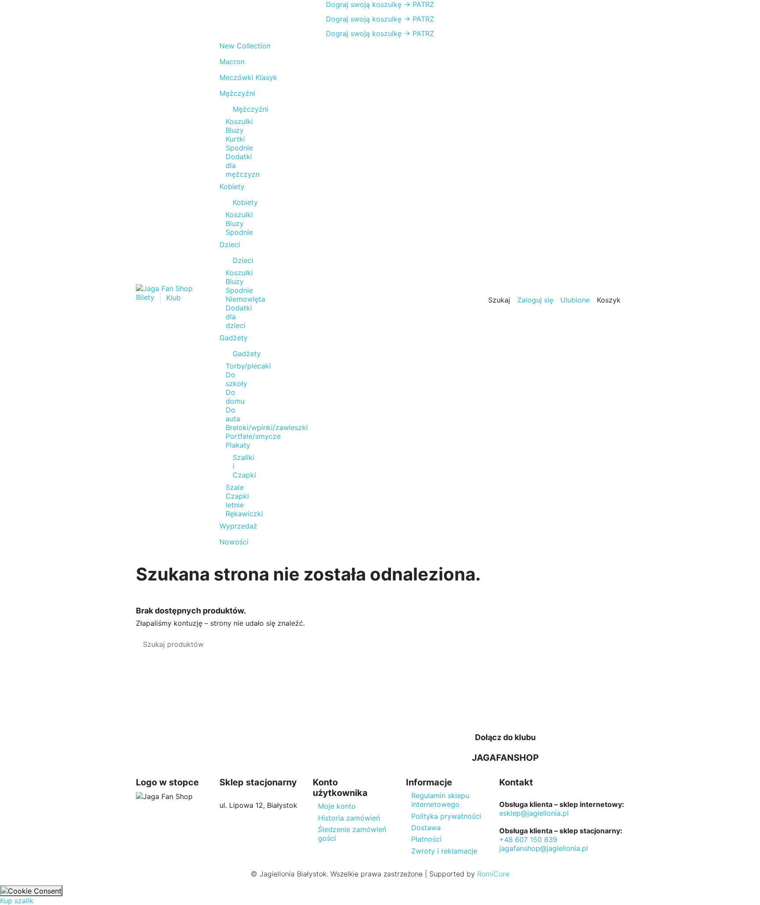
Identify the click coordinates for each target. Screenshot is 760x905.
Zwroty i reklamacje (444, 851)
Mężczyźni (237, 109)
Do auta (233, 414)
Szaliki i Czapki (237, 466)
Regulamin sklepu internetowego (440, 800)
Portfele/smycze (253, 436)
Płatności (426, 839)
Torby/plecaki (248, 365)
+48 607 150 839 (528, 839)
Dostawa (426, 827)
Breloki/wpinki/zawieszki (267, 427)
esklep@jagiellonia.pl (534, 813)
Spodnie (239, 147)
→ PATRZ (418, 4)
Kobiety (237, 202)
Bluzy (235, 130)
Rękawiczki (244, 513)
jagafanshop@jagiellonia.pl (543, 848)
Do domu (235, 396)
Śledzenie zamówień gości (352, 834)
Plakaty (238, 445)
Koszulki (239, 121)
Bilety (146, 297)
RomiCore (493, 873)
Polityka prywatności (446, 816)
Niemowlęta (245, 299)
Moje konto (337, 806)
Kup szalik (16, 900)
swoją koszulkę (364, 4)
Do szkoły (236, 379)
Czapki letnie (237, 500)
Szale (235, 487)
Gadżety (237, 353)
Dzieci (237, 260)
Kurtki (235, 139)
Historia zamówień (349, 818)
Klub (173, 297)
